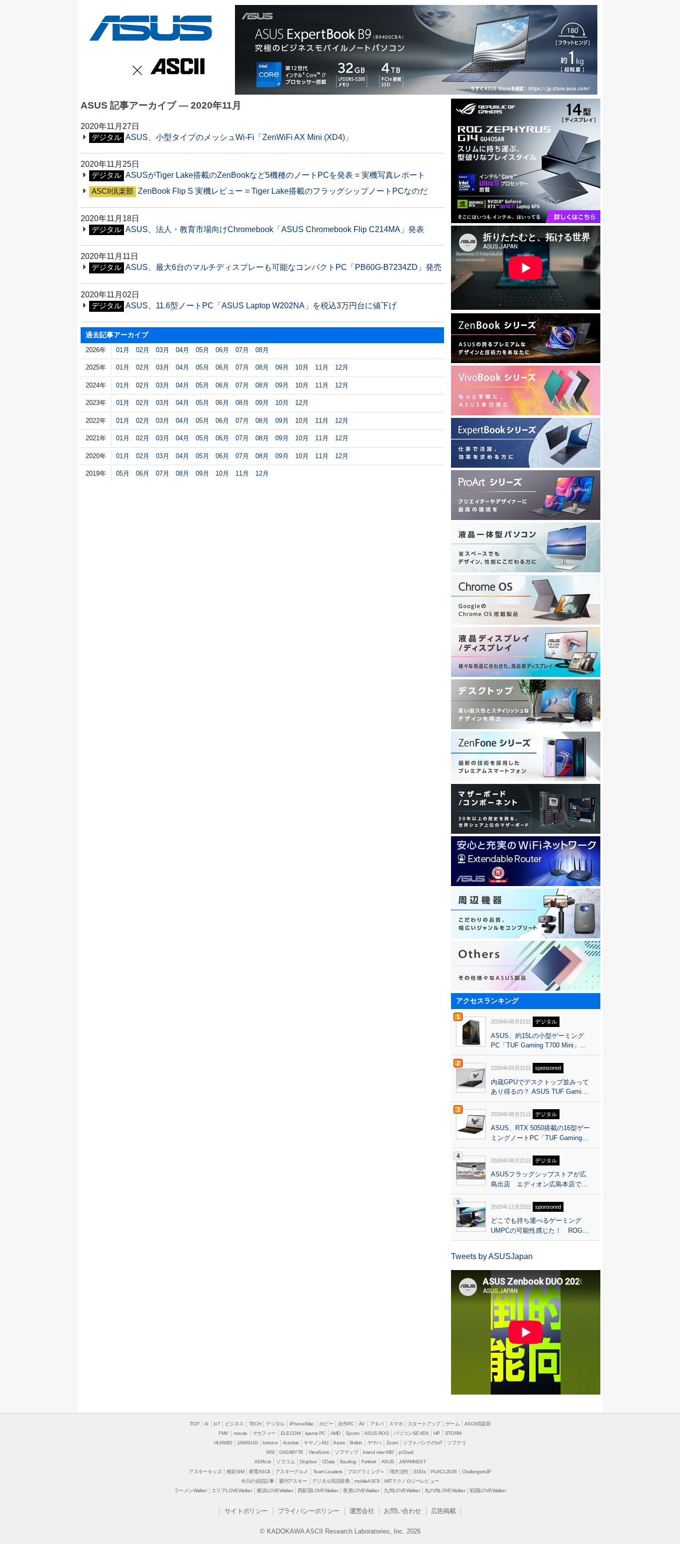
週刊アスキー (293, 1481)
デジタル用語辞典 (330, 1481)
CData (328, 1461)
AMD (335, 1433)
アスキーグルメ (291, 1471)
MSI (270, 1452)
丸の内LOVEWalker (445, 1490)
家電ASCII (259, 1471)
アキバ (377, 1423)
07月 (242, 350)
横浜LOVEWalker (275, 1490)
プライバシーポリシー (309, 1511)
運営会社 (361, 1511)
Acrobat (291, 1442)
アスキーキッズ (205, 1471)
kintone (270, 1442)
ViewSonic (319, 1452)
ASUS (149, 26)
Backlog (348, 1461)
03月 (162, 350)
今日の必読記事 (257, 1481)
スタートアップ (424, 1423)
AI (206, 1423)
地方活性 (399, 1471)
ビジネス (234, 1423)
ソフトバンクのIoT (422, 1442)
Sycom (352, 1433)
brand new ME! (378, 1452)
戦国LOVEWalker (488, 1490)
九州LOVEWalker (402, 1490)
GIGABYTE (291, 1452)
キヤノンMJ (316, 1442)
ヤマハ (374, 1442)
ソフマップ (346, 1452)
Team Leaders (327, 1471)
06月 (222, 350)
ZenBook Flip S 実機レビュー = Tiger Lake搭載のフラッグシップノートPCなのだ (283, 191)
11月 (322, 367)
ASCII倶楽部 (477, 1423)
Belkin (356, 1442)
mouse (240, 1433)
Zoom (392, 1442)
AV (362, 1423)
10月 (302, 367)
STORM (453, 1433)
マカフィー (264, 1433)
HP (437, 1433)
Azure (339, 1442)
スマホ (396, 1423)
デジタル (275, 1423)
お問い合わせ (402, 1511)
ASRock (262, 1461)
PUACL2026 (444, 1471)
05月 (202, 350)
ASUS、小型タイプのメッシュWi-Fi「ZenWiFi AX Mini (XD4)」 (239, 137)
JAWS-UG (247, 1442)
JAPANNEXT (412, 1461)
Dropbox (308, 1461)
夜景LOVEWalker (361, 1490)
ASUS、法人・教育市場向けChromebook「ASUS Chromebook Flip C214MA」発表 (274, 229)
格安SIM (235, 1471)
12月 (341, 367)
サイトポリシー (246, 1511)
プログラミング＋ (366, 1471)
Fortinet (368, 1461)
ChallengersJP (476, 1471)
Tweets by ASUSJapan (492, 1256)
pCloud (406, 1452)
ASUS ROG (376, 1433)
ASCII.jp (176, 67)
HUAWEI (223, 1442)
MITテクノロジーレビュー (411, 1481)
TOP (194, 1423)
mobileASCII (366, 1481)
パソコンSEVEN (411, 1433)
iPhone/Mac (302, 1423)
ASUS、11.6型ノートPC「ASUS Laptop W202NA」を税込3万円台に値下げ (261, 305)
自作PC (346, 1423)
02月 (142, 350)
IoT (217, 1423)
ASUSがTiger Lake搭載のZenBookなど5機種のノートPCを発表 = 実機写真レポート (275, 175)
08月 (262, 350)
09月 (282, 367)
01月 (122, 350)
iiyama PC (315, 1433)
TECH (255, 1423)
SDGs (419, 1471)
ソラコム (285, 1461)
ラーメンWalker (190, 1490)
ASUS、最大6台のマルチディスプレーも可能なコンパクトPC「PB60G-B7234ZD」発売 (283, 267)
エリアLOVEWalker (232, 1490)
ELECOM (290, 1433)
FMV (223, 1433)
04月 (182, 350)
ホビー (326, 1423)
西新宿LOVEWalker (318, 1490)
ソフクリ (456, 1442)
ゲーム (452, 1423)
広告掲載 (443, 1511)
